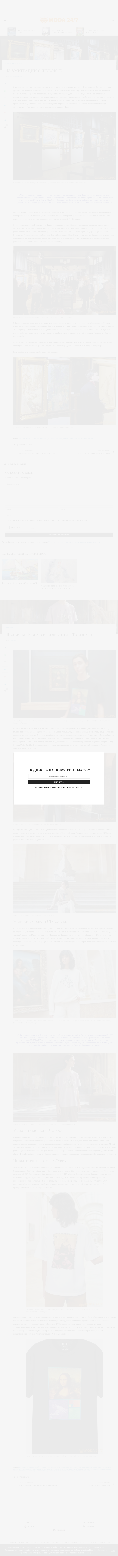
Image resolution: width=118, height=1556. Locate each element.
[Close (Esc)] (100, 755)
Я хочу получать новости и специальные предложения (60, 787)
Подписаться (59, 782)
